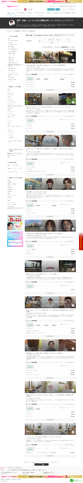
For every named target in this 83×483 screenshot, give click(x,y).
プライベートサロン (11, 195)
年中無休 (9, 185)
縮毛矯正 (9, 109)
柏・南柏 (10, 42)
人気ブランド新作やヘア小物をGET (28, 472)
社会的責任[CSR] (14, 479)
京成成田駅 (50, 39)
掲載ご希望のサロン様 (72, 6)
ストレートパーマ (11, 111)
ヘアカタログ (48, 12)
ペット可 (9, 198)
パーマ (37, 15)
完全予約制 (10, 187)
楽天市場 (74, 3)
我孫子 (10, 75)
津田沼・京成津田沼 (12, 51)
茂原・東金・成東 (12, 68)
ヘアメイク (10, 122)
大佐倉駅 (53, 38)
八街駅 (51, 43)
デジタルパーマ (10, 107)
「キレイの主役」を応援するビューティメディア (9, 472)
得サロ (9, 157)
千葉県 (19, 15)
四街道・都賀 (11, 59)
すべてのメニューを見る (69, 74)
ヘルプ (57, 6)
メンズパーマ (10, 135)
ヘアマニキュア (10, 104)
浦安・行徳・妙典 (12, 48)
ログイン (57, 9)
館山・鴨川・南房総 (12, 79)
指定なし (9, 89)
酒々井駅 (68, 39)
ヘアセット (10, 120)
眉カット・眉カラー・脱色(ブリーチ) (14, 126)
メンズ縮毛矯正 (10, 137)
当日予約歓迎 (10, 189)
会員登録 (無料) (51, 9)
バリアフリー (33, 15)
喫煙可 (9, 200)
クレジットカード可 (11, 202)
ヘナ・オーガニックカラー (12, 102)
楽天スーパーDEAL (11, 155)
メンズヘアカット (11, 131)
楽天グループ (66, 3)
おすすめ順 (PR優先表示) (47, 47)
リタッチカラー (10, 100)
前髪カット (10, 96)
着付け (9, 124)
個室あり (9, 193)
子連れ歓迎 (10, 191)
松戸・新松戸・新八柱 (13, 44)
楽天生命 (70, 3)
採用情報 (19, 479)
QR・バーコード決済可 (12, 204)
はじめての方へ (52, 6)
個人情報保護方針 (7, 479)
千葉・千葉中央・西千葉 (13, 40)
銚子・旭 (10, 66)
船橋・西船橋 (11, 46)
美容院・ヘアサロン (11, 12)
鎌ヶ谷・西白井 (11, 77)
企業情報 (2, 479)
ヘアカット (10, 91)
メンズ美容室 (15, 15)
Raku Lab (73, 12)
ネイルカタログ (55, 12)
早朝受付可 (10, 182)
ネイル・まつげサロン (21, 12)
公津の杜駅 (58, 39)
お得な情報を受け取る (63, 6)
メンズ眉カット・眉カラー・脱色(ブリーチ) (15, 142)
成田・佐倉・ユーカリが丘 (25, 15)
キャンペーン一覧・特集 (64, 12)
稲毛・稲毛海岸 (11, 70)
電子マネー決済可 (11, 206)
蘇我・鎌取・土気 (12, 57)
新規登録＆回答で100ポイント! (57, 3)
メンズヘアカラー (11, 133)
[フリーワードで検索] (25, 9)
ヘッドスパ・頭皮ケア (12, 115)
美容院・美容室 (9, 15)
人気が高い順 (57, 47)
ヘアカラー (10, 98)
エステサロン (29, 12)
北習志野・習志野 (12, 53)
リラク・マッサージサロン (39, 12)
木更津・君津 (11, 61)
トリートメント (10, 113)
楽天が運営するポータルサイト (48, 472)
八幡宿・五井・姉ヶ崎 (13, 62)
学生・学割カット (11, 94)
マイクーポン (65, 9)
